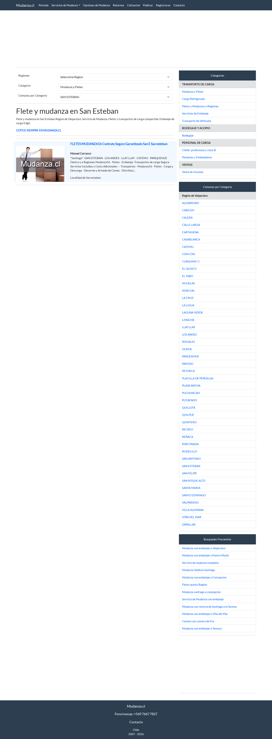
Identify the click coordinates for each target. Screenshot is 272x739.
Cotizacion (133, 5)
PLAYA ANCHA (191, 385)
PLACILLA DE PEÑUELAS (197, 378)
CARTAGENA (190, 232)
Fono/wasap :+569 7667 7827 (136, 714)
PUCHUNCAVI (191, 393)
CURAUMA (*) (191, 261)
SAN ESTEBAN (191, 466)
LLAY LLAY (188, 327)
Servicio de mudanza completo (200, 562)
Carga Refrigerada (193, 98)
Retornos (118, 5)
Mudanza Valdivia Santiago (198, 570)
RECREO (187, 429)
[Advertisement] (127, 38)
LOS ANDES (189, 334)
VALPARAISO (190, 502)
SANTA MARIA (191, 487)
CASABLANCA (191, 239)
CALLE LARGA (191, 224)
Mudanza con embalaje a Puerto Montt (205, 555)
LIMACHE (188, 319)
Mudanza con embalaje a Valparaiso (203, 548)
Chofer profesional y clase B (199, 150)
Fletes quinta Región (194, 584)
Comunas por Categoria (32, 95)
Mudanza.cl (25, 5)
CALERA (187, 217)
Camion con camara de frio (198, 621)
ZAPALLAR (189, 524)
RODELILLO (189, 451)
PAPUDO (187, 363)
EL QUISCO (189, 268)
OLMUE (187, 349)
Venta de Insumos (193, 172)
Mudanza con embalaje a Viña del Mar (205, 613)
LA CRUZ (187, 297)
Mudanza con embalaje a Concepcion (204, 577)
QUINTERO (189, 422)
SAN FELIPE (189, 473)
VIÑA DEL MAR (191, 517)
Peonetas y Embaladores (197, 157)
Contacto (179, 5)
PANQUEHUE (190, 356)
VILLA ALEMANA (193, 509)
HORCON (188, 290)
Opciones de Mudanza (96, 5)
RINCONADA (190, 444)
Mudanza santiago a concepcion (201, 592)
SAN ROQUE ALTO (193, 480)
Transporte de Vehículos (196, 120)
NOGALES (188, 341)
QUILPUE (188, 414)
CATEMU (188, 246)
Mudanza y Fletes (193, 91)
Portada (43, 5)
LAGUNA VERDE (192, 312)
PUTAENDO (189, 400)
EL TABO (187, 276)
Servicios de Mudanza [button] (64, 5)
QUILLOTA (188, 407)
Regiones (24, 75)
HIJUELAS (188, 283)
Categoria (24, 85)
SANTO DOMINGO (194, 495)
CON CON (188, 254)
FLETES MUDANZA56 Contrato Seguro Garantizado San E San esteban (118, 144)
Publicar (148, 5)
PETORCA (188, 371)
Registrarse (163, 5)
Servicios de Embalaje (195, 113)
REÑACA (187, 436)
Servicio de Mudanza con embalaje (203, 599)
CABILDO (188, 210)
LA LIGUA (188, 305)
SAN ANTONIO (191, 458)
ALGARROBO (190, 203)
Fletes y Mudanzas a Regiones (200, 106)
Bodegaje (188, 135)
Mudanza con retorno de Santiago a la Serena (209, 606)
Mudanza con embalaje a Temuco (202, 628)
